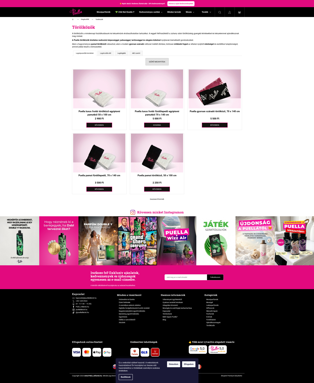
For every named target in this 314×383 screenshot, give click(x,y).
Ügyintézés (123, 317)
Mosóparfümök (212, 299)
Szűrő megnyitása (157, 62)
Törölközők (210, 325)
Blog (164, 320)
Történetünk (167, 314)
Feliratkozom (215, 277)
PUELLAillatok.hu (82, 307)
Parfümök (210, 314)
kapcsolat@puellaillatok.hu (86, 298)
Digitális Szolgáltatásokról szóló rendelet (134, 308)
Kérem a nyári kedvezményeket (181, 4)
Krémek (209, 317)
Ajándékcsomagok (213, 322)
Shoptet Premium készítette (231, 376)
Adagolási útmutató (170, 305)
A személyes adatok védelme (130, 305)
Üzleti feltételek (124, 302)
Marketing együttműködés (129, 314)
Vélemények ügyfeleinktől (172, 299)
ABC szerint (136, 53)
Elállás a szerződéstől (127, 320)
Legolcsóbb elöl (105, 53)
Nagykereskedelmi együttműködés (132, 311)
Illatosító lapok (212, 311)
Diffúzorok (210, 308)
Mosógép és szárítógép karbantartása (177, 308)
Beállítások (126, 377)
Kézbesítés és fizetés (127, 299)
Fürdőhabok (211, 320)
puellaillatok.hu (81, 310)
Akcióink (122, 322)
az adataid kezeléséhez (126, 285)
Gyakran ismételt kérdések (173, 302)
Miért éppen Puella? (170, 317)
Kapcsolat (166, 311)
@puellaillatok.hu (82, 312)
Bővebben (99, 125)
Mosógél (209, 302)
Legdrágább (121, 53)
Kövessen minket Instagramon (160, 212)
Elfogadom (189, 364)
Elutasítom (173, 364)
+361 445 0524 (81, 301)
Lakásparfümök (212, 305)
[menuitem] (103, 12)
